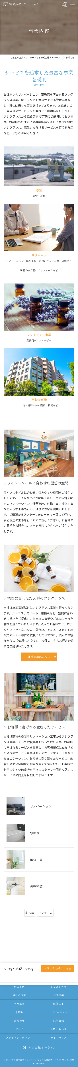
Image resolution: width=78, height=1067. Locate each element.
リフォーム (45, 913)
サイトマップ (59, 1037)
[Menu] (72, 4)
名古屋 (29, 913)
